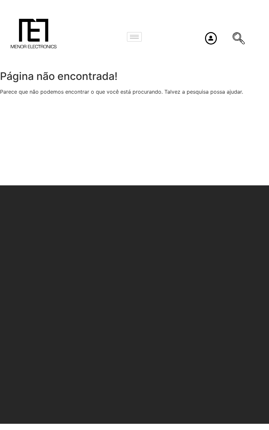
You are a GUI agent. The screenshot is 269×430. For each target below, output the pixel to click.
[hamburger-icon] (134, 37)
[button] (233, 38)
